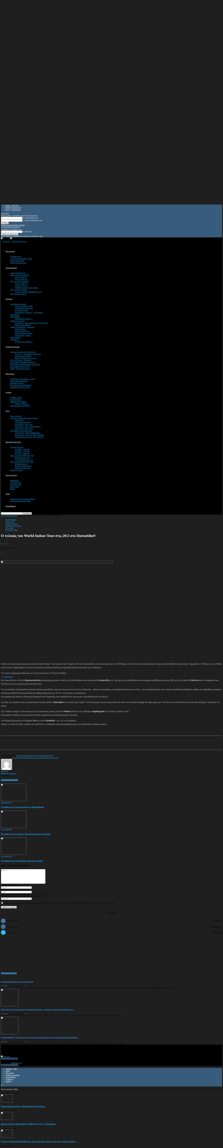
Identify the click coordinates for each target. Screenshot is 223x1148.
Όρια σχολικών (16, 416)
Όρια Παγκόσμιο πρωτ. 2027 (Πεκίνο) (29, 437)
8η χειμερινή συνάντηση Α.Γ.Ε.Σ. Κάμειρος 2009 (34, 756)
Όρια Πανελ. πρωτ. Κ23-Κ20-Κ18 (28, 427)
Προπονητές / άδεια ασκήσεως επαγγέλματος (31, 323)
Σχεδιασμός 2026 (21, 310)
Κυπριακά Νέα (15, 485)
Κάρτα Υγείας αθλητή (23, 325)
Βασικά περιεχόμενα (13, 208)
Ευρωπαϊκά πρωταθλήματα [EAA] (23, 362)
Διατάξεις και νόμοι (17, 321)
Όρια (7, 411)
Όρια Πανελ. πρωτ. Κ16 (24, 429)
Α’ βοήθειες (14, 340)
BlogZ (12, 489)
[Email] (40, 744)
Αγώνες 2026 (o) (21, 283)
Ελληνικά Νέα (15, 483)
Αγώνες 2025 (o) (21, 286)
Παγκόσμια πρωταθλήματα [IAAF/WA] (25, 365)
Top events (10, 1073)
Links (8, 494)
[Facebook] (23, 744)
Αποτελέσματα (11, 268)
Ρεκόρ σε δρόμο (16, 470)
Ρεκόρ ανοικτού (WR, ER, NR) (22, 462)
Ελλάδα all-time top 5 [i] (24, 460)
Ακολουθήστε (217, 927)
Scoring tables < (16, 400)
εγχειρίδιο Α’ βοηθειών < (24, 342)
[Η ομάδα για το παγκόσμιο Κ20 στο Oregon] (13, 854)
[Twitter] (32, 744)
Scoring (8, 392)
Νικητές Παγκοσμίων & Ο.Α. (26, 358)
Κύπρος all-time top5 (22, 468)
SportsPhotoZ (11, 506)
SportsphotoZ (11, 1077)
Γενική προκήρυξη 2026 (24, 306)
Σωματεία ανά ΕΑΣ (22, 331)
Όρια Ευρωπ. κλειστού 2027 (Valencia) (29, 435)
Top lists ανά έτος (16, 447)
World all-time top (21, 464)
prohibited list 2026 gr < (24, 319)
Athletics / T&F (11, 1069)
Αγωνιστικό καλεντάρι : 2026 (21, 259)
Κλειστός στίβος (12, 530)
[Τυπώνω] (48, 744)
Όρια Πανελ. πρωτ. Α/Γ (23, 424)
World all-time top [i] (22, 458)
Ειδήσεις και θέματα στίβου (20, 501)
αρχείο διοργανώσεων (18, 263)
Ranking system (16, 398)
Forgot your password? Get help (13, 225)
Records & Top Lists (13, 442)
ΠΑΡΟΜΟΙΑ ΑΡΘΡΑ (9, 780)
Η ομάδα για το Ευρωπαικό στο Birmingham (22, 807)
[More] (57, 744)
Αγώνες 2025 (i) (21, 279)
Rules (8, 1071)
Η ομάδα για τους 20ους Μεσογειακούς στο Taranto (26, 834)
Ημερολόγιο (10, 251)
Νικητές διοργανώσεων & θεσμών (23, 352)
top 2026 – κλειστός (22, 451)
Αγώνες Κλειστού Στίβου (19, 275)
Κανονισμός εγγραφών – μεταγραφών (29, 312)
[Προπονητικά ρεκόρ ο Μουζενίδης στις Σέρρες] (7, 1102)
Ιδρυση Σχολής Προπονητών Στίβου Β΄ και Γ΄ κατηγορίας (28, 1124)
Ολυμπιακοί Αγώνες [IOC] (20, 367)
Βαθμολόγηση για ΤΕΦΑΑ (20, 406)
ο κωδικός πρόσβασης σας (32, 220)
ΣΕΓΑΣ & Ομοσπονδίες (24, 333)
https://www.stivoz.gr (9, 773)
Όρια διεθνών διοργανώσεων (21, 431)
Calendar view (15, 256)
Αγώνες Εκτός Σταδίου (18, 290)
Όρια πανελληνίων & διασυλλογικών (24, 418)
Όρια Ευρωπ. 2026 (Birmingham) (27, 433)
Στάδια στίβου (20, 329)
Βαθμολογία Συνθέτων (18, 402)
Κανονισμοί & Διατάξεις (19, 381)
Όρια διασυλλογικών (22, 422)
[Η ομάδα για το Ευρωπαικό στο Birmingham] (13, 801)
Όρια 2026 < (19, 420)
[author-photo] (6, 769)
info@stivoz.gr (16, 1063)
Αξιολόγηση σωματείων (24, 308)
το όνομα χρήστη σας (30, 218)
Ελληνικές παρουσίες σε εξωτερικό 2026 (17, 982)
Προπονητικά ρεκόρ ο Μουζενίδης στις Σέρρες (23, 1106)
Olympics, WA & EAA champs (26, 288)
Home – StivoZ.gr (12, 206)
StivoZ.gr (4, 543)
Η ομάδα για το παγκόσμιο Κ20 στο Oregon (22, 861)
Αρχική (3, 516)
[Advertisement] (28, 556)
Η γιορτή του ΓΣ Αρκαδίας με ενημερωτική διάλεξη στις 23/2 (35, 758)
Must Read (14, 480)
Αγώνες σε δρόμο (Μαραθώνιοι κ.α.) (28, 292)
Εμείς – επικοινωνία (13, 210)
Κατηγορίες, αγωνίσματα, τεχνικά (22, 379)
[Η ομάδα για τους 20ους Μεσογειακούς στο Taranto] (13, 827)
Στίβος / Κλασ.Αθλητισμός (20, 369)
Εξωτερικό (10, 528)
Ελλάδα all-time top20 (23, 466)
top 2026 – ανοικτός (22, 449)
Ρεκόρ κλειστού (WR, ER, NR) (22, 456)
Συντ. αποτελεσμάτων (18, 294)
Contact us (9, 1079)
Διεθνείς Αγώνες (12, 524)
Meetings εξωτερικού (13, 526)
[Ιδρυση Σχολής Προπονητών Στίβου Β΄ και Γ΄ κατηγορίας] (7, 1119)
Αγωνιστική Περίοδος (18, 304)
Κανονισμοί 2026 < (17, 383)
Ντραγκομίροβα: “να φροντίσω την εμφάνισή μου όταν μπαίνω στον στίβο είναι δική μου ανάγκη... (40, 1037)
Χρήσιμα (9, 299)
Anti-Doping (15, 317)
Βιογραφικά (14, 315)
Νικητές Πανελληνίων (23, 356)
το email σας (27, 232)
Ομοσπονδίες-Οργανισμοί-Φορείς (22, 499)
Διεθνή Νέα (14, 487)
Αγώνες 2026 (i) (21, 277)
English (8, 1081)
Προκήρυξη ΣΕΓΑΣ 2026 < (20, 387)
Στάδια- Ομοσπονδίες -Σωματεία (22, 327)
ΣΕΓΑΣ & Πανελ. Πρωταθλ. (20, 360)
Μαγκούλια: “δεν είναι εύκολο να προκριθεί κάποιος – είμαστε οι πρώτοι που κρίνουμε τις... (37, 1010)
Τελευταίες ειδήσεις (9, 973)
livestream (8, 676)
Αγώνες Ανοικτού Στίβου (19, 281)
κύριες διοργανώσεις (18, 273)
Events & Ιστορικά (12, 347)
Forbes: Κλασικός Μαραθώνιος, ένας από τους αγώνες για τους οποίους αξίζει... (39, 1141)
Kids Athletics (15, 338)
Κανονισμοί (10, 374)
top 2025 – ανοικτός (22, 453)
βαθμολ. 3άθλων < (22, 404)
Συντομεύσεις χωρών (23, 335)
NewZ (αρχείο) (11, 475)
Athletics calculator (13, 1075)
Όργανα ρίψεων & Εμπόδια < (21, 385)
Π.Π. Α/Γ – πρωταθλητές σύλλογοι (28, 354)
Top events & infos (17, 261)
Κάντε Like (218, 921)
